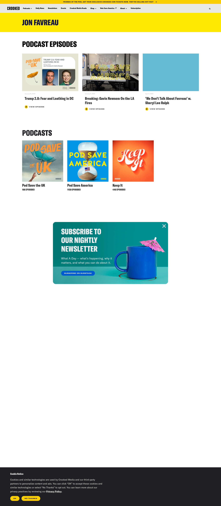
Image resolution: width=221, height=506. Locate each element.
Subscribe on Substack (78, 273)
